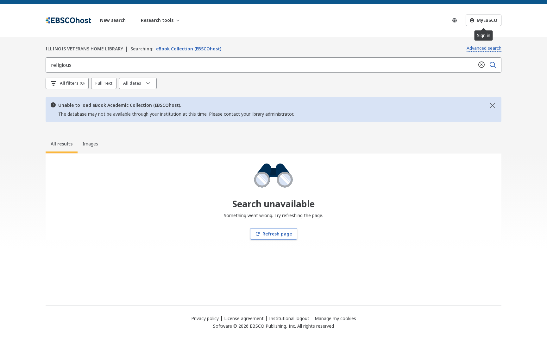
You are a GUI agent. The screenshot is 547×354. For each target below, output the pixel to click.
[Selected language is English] (455, 20)
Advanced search (484, 48)
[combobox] (260, 65)
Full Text (103, 83)
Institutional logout (289, 318)
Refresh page (277, 234)
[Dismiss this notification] (492, 105)
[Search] (493, 65)
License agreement (244, 318)
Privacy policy (205, 318)
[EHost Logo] (68, 20)
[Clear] (481, 65)
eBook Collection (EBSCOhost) (175, 49)
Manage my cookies (335, 318)
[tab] (62, 144)
